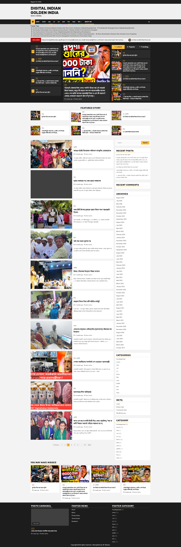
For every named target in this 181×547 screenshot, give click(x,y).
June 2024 (119, 259)
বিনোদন (118, 374)
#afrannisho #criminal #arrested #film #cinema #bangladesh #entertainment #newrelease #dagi (62, 36)
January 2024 (120, 268)
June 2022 (119, 302)
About (73, 512)
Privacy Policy (76, 515)
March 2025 (120, 231)
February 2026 (120, 207)
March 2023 (120, 283)
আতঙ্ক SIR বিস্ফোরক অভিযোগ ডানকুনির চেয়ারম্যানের (92, 150)
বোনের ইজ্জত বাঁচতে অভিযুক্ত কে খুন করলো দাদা (42, 531)
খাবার (117, 365)
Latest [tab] (119, 47)
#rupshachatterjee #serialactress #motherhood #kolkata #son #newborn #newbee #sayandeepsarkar (63, 34)
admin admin (78, 92)
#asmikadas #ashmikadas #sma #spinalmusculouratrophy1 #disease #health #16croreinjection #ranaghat (65, 30)
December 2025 (121, 210)
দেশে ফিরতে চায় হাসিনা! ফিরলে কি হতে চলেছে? (116, 40)
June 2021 (119, 314)
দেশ (54, 22)
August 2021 (120, 308)
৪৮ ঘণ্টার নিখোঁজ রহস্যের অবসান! (131, 132)
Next (89, 445)
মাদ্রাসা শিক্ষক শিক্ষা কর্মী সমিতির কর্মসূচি (87, 301)
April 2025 (119, 228)
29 (85, 445)
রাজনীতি (37, 22)
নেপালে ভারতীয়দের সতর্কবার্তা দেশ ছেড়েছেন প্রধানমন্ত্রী (91, 361)
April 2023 (119, 280)
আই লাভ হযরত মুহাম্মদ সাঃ (82, 241)
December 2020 (121, 326)
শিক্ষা (69, 22)
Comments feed (121, 410)
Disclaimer (75, 521)
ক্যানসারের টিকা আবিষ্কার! (82, 392)
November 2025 (121, 213)
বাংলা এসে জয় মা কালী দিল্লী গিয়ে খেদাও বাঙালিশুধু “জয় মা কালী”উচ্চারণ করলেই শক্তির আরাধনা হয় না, (93, 422)
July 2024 (119, 256)
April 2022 (119, 305)
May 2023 (119, 277)
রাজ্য (49, 22)
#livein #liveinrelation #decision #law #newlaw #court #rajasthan (117, 34)
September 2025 (121, 219)
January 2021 (120, 323)
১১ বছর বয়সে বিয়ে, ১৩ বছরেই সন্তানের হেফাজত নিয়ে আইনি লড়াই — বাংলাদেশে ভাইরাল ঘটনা (47, 71)
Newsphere (96, 545)
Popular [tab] (132, 47)
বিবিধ (79, 22)
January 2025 (120, 237)
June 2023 (119, 274)
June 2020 (119, 339)
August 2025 (120, 222)
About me (88, 22)
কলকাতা (44, 22)
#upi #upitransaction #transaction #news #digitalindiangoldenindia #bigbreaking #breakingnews (62, 32)
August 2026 (120, 198)
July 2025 (119, 225)
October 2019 (120, 348)
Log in (118, 404)
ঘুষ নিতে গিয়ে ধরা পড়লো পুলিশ (43, 82)
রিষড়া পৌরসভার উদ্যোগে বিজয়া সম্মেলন (87, 271)
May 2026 (119, 204)
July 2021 (119, 311)
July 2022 (119, 299)
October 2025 (120, 216)
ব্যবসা (63, 22)
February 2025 (120, 234)
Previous (56, 445)
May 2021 (119, 317)
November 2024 (121, 244)
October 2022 (120, 293)
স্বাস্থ (73, 22)
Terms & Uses (76, 518)
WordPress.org (121, 413)
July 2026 (119, 201)
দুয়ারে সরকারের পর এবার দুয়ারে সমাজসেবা (87, 180)
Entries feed (120, 407)
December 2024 (121, 240)
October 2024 (120, 247)
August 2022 (120, 296)
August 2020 (120, 332)
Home (73, 509)
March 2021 (120, 320)
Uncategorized (120, 359)
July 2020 (119, 335)
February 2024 (120, 265)
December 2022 (121, 290)
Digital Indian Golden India (46, 10)
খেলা (59, 22)
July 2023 (119, 271)
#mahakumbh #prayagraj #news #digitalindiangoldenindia (116, 28)
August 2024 (120, 253)
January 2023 (120, 286)
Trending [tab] (144, 47)
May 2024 (119, 262)
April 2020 (119, 342)
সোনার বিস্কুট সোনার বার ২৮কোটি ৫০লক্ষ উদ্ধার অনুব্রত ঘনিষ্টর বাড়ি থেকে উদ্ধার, (47, 61)
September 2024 (121, 250)
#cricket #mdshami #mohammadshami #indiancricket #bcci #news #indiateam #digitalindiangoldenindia (64, 28)
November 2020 (121, 329)
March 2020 (120, 345)
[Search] (149, 22)
